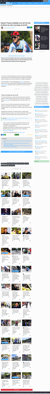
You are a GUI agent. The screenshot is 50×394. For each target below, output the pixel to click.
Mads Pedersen (37, 94)
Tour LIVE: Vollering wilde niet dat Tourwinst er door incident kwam (41, 126)
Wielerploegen (36, 3)
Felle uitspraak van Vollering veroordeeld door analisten (41, 111)
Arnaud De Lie (46, 89)
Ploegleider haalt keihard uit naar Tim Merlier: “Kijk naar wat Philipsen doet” (5, 276)
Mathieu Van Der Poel (38, 89)
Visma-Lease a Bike (20, 163)
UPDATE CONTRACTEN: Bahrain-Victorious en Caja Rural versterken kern (16, 183)
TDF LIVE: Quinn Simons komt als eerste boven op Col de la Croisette (41, 157)
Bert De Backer (39, 96)
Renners (42, 3)
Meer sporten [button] (5, 0)
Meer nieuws (16, 168)
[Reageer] (9, 188)
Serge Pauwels (38, 99)
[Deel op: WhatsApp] (31, 27)
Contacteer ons (18, 392)
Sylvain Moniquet (44, 92)
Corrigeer (31, 134)
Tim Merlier (38, 92)
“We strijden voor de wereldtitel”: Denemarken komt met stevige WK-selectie (5, 330)
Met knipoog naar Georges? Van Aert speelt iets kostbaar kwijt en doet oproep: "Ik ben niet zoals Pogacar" (16, 220)
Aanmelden (45, 0)
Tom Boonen (38, 101)
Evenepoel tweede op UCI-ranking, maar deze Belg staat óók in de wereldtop (16, 348)
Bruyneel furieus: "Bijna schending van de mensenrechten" (41, 147)
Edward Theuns (4, 84)
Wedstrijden (30, 3)
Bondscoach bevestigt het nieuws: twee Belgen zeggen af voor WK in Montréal (44, 29)
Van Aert (22, 81)
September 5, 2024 (21, 132)
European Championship (11, 163)
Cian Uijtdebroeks (45, 87)
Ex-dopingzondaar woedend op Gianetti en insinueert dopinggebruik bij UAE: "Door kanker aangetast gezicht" (41, 137)
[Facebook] (33, 1)
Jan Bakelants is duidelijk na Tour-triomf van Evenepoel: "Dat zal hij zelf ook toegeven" (41, 153)
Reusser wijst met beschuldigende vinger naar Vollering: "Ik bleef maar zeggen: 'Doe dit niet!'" (41, 131)
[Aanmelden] (1, 165)
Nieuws (15, 3)
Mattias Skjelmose (45, 94)
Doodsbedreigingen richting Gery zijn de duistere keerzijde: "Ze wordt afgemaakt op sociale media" (41, 115)
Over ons (23, 392)
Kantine (19, 3)
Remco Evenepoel (39, 85)
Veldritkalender (10, 5)
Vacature (32, 392)
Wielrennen (24, 3)
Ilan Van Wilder (44, 101)
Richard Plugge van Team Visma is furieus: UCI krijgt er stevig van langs (26, 294)
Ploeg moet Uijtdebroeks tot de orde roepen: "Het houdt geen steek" (26, 258)
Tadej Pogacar (44, 83)
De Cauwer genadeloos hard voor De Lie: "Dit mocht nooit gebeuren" (15, 201)
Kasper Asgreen (45, 103)
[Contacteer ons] (39, 1)
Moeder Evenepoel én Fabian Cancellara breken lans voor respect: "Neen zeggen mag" (41, 142)
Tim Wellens (45, 99)
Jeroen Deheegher (7, 27)
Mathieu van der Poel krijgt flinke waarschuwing (15, 311)
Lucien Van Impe (38, 103)
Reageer (13, 28)
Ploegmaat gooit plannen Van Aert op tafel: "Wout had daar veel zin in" (26, 383)
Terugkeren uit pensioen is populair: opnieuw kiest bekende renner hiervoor (5, 219)
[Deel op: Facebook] (28, 27)
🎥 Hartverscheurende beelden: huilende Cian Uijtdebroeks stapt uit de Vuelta (27, 276)
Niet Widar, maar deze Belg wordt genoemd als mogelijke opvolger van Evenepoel (26, 348)
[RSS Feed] (42, 1)
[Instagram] (37, 1)
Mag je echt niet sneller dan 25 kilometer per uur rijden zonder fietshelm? (5, 365)
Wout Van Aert (12, 165)
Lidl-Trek (7, 100)
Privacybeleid (28, 392)
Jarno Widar (45, 85)
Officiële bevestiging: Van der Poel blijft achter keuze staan (26, 219)
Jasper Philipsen (38, 87)
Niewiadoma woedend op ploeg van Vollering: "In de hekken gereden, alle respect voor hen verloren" (41, 121)
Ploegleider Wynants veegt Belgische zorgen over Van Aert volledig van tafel (26, 183)
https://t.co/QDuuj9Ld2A (8, 130)
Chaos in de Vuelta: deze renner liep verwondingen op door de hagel (5, 312)
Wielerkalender (3, 5)
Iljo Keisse (45, 96)
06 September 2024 (7, 28)
